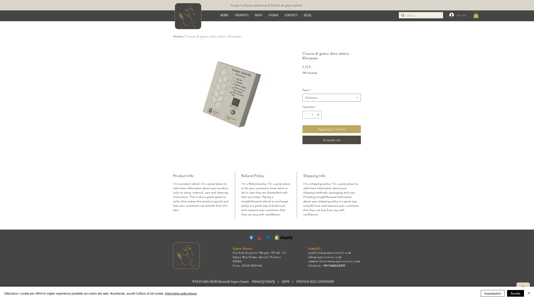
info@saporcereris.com (324, 257)
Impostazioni (492, 293)
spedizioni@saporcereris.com (329, 252)
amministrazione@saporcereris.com (334, 261)
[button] (242, 15)
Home (178, 36)
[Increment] (318, 114)
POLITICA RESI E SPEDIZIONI (315, 282)
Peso (306, 90)
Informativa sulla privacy (181, 293)
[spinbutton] (312, 114)
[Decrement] (305, 114)
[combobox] (331, 98)
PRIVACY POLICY (263, 282)
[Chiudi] (528, 293)
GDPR (285, 282)
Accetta (515, 293)
